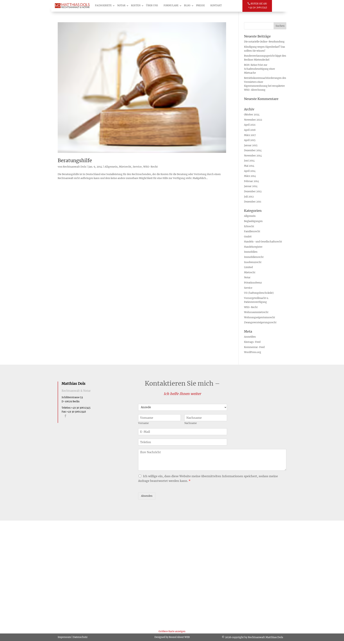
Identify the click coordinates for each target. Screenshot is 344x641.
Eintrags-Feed (252, 342)
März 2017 (250, 135)
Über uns (152, 5)
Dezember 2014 (253, 150)
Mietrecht (125, 166)
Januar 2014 (250, 186)
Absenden (146, 495)
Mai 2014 (249, 165)
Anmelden (250, 336)
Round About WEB (179, 637)
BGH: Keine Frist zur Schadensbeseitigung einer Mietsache (259, 68)
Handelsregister (253, 246)
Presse (200, 5)
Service (137, 166)
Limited (248, 267)
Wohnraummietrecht (256, 312)
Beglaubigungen (253, 221)
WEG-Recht (150, 166)
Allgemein (111, 166)
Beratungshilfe (75, 160)
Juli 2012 (249, 196)
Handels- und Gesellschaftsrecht (263, 241)
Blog (187, 5)
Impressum (64, 637)
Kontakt (216, 5)
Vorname (143, 423)
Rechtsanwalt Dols (74, 166)
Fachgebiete (103, 5)
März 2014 (250, 176)
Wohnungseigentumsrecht (259, 317)
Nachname (190, 423)
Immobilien (250, 251)
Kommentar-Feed (254, 347)
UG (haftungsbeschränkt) (259, 292)
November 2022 (253, 119)
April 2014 (249, 171)
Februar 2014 (251, 181)
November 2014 (253, 155)
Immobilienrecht (254, 257)
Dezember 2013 (252, 191)
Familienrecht (252, 231)
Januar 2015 (250, 145)
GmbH (248, 236)
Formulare (171, 5)
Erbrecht (249, 226)
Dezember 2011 (252, 201)
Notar (121, 5)
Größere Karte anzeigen (172, 631)
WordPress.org (252, 352)
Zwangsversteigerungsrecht (260, 322)
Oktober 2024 (251, 114)
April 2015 (249, 140)
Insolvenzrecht (252, 262)
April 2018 (249, 130)
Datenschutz (80, 637)
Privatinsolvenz (253, 282)
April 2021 (249, 124)
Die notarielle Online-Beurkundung (264, 41)
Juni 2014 (249, 160)
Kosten (135, 5)
